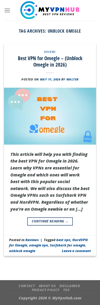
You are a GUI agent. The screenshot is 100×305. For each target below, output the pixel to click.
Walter (72, 79)
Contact (27, 286)
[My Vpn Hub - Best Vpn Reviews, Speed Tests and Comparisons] (50, 10)
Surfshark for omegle (67, 245)
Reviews (50, 52)
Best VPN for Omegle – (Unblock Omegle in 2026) (50, 61)
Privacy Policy (46, 290)
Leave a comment (76, 250)
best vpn (63, 239)
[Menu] (7, 10)
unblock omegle (22, 250)
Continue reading (50, 221)
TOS (66, 290)
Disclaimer (69, 286)
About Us (47, 286)
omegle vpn (38, 245)
